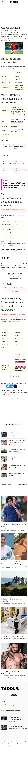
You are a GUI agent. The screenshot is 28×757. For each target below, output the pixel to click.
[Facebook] (6, 424)
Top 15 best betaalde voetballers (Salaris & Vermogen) (15, 719)
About (2, 703)
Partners (3, 701)
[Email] (21, 424)
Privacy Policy (10, 705)
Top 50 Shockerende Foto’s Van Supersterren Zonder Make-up (17, 443)
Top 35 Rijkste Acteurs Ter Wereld (12, 636)
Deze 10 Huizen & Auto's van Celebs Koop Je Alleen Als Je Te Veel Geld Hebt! (14, 185)
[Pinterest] (15, 424)
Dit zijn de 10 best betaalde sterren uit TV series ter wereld (18, 121)
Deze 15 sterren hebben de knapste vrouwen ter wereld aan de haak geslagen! (13, 250)
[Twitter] (12, 424)
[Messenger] (9, 424)
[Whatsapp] (18, 424)
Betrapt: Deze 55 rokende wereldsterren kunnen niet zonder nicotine (20, 358)
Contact (3, 705)
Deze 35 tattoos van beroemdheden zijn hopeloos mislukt (20, 368)
